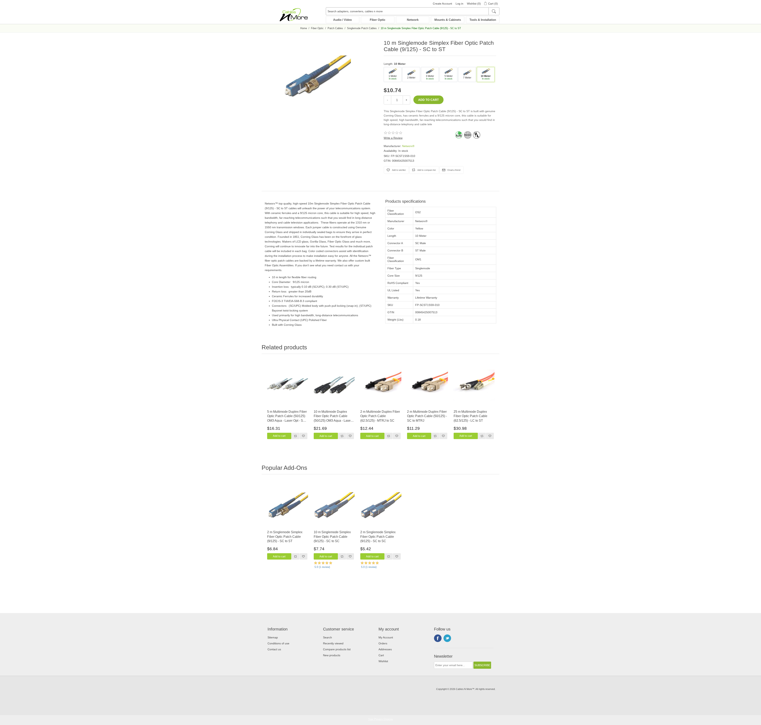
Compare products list (337, 649)
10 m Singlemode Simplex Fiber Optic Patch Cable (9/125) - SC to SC (332, 536)
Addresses (385, 649)
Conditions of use (278, 643)
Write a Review (393, 137)
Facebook (438, 638)
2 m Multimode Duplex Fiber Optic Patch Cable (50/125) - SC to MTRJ (427, 416)
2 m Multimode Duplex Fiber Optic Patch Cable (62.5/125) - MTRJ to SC (380, 416)
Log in (459, 3)
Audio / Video (342, 19)
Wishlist (383, 661)
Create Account (442, 3)
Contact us (274, 649)
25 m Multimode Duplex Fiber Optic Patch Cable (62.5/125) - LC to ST (470, 416)
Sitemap (273, 637)
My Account (386, 637)
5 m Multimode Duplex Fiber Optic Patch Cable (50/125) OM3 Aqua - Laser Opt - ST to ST (287, 416)
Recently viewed (333, 643)
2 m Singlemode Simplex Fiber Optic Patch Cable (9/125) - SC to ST (284, 536)
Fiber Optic (377, 19)
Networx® (408, 146)
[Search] (494, 11)
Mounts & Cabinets (447, 19)
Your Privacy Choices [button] (380, 719)
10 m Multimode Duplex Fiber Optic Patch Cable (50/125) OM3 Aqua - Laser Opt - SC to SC (333, 416)
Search (327, 637)
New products (331, 655)
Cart (381, 655)
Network (413, 19)
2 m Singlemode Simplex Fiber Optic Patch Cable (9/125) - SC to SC (378, 536)
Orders (383, 643)
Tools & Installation (482, 19)
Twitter (447, 638)
